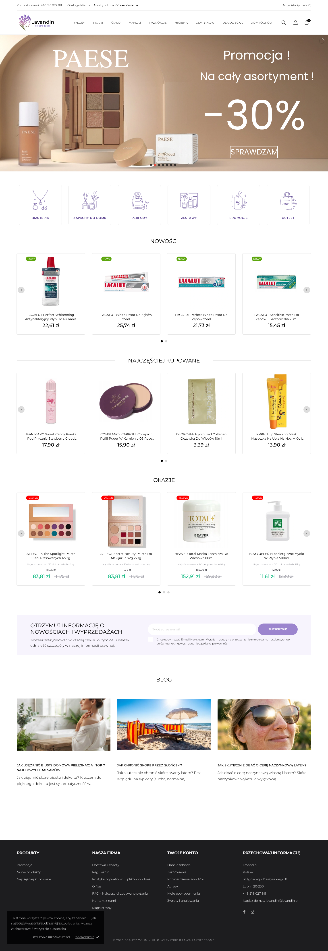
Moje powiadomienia (183, 893)
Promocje (24, 865)
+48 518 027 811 (51, 5)
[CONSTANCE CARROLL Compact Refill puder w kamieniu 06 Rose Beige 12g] (150, 384)
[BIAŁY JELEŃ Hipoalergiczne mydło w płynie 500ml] (301, 503)
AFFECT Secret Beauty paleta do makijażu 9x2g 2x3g (126, 556)
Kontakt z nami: (28, 5)
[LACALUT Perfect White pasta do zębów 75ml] (225, 264)
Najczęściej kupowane (164, 360)
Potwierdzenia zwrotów (185, 879)
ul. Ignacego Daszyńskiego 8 (265, 879)
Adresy (172, 886)
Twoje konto (182, 852)
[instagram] (252, 912)
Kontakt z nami (104, 901)
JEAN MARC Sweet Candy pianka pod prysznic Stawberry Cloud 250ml (51, 436)
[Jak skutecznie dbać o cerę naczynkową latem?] (264, 724)
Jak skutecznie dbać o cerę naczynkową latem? (262, 765)
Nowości (164, 241)
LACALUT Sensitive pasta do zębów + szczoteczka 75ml (276, 317)
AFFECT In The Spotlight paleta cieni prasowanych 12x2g (51, 556)
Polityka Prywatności (51, 937)
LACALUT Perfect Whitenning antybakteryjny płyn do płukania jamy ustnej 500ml (51, 317)
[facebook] (244, 912)
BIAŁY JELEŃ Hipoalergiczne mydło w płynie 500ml (276, 556)
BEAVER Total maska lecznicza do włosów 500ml (201, 556)
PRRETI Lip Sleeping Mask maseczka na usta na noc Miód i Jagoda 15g (276, 436)
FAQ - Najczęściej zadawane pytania (120, 893)
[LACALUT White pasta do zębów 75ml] (150, 264)
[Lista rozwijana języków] (295, 23)
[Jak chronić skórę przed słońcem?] (164, 724)
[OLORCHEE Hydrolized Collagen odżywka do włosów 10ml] (225, 384)
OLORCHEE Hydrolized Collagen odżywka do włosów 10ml (201, 436)
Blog (164, 679)
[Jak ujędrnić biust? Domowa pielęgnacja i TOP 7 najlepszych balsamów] (63, 724)
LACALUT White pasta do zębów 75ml (126, 317)
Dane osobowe (179, 865)
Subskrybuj (277, 629)
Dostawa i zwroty (105, 865)
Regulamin (100, 872)
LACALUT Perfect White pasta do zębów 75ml (201, 317)
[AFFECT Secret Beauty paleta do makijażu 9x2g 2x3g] (150, 503)
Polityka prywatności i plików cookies (121, 879)
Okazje (164, 480)
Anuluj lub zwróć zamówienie (115, 5)
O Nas (97, 886)
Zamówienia (177, 872)
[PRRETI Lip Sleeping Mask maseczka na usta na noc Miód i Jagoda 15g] (300, 384)
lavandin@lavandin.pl (270, 901)
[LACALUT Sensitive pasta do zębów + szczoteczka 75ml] (300, 264)
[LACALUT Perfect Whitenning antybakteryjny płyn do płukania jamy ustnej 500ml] (75, 264)
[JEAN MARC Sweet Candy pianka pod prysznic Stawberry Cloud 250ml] (75, 384)
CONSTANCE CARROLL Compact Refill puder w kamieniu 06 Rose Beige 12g (126, 436)
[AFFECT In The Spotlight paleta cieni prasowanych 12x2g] (75, 503)
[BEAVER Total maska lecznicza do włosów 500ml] (225, 503)
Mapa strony (101, 908)
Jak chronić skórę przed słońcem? (149, 765)
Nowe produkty (29, 872)
